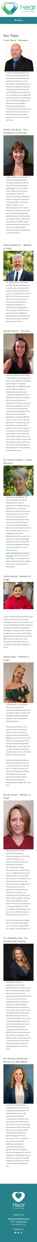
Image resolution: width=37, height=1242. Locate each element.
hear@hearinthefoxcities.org (18, 1218)
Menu (19, 20)
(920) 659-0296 (21, 1221)
